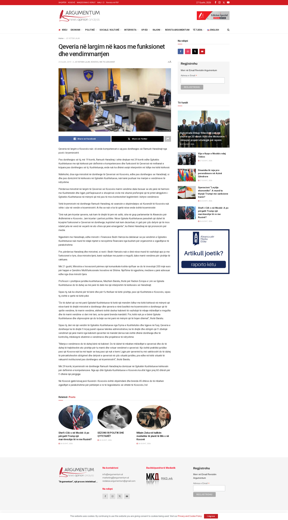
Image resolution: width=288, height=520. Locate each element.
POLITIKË (90, 30)
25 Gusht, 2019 (64, 62)
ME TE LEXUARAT (107, 62)
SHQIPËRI (62, 2)
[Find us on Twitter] (195, 51)
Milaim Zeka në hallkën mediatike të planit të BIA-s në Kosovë (152, 436)
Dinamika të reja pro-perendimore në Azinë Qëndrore (210, 173)
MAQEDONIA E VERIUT (86, 2)
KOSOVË (71, 2)
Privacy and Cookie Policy (190, 516)
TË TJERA (197, 30)
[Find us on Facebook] (180, 51)
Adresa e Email (189, 75)
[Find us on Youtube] (202, 51)
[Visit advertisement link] (204, 251)
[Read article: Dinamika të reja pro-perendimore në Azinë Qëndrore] (187, 175)
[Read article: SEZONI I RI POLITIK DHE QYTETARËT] (115, 417)
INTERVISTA (130, 30)
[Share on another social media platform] (167, 139)
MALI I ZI (100, 2)
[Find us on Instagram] (188, 51)
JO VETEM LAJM (73, 38)
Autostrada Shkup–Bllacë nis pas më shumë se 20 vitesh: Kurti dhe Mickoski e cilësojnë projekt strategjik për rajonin (202, 136)
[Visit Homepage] (79, 15)
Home (60, 38)
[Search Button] (228, 30)
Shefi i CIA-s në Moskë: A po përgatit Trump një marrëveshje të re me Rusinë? (75, 436)
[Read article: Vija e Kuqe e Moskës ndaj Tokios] (187, 158)
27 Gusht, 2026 (187, 144)
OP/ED (144, 30)
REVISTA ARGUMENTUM (177, 30)
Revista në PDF (112, 2)
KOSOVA (95, 62)
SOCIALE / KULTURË (109, 30)
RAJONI (156, 30)
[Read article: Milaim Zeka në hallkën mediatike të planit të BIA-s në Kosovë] (153, 417)
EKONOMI (75, 30)
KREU (64, 30)
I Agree (211, 516)
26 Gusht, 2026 (66, 444)
